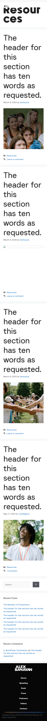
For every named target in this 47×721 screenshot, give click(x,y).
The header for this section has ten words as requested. (22, 66)
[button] (42, 5)
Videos (23, 703)
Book (23, 688)
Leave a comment (15, 159)
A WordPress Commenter (15, 650)
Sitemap (5, 715)
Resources (12, 155)
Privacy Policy (15, 715)
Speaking (23, 683)
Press (23, 693)
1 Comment (12, 571)
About (23, 678)
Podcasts (23, 698)
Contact (23, 708)
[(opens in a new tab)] (23, 148)
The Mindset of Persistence (16, 604)
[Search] (36, 584)
